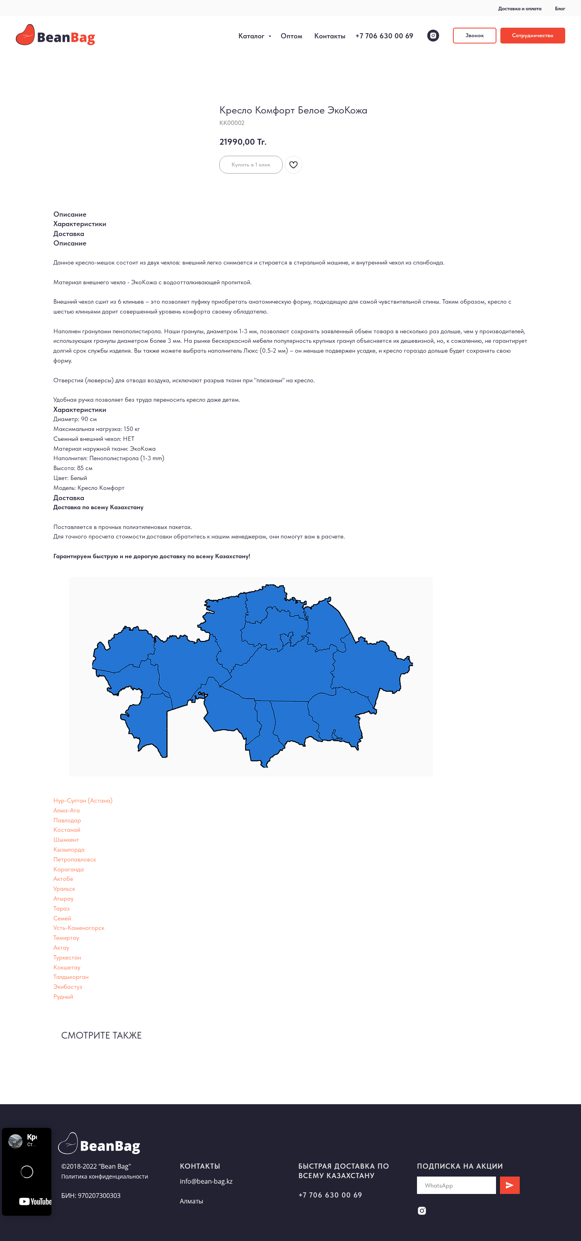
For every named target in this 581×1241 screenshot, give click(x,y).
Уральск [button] (64, 888)
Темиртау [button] (66, 937)
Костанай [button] (66, 829)
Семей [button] (62, 918)
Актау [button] (61, 947)
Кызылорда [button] (69, 849)
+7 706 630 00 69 (384, 36)
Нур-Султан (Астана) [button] (83, 800)
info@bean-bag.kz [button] (206, 1181)
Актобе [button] (63, 878)
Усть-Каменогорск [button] (78, 927)
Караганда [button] (68, 869)
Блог (560, 8)
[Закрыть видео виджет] (50, 1129)
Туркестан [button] (67, 957)
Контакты (329, 36)
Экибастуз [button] (67, 986)
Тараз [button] (61, 908)
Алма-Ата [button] (66, 810)
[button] (474, 35)
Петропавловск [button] (74, 859)
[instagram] (433, 36)
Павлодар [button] (67, 820)
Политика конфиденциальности (104, 1176)
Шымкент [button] (66, 839)
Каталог (252, 36)
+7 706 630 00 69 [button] (330, 1195)
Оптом (291, 36)
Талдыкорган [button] (71, 976)
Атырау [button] (63, 898)
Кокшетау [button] (66, 967)
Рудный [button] (63, 996)
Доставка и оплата (519, 8)
